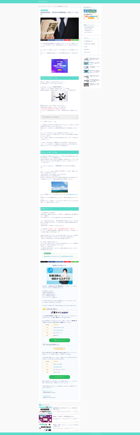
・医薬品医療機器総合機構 (89, 27)
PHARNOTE (43, 1)
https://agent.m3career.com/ (58, 330)
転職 (92, 46)
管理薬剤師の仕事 (92, 41)
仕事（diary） (92, 52)
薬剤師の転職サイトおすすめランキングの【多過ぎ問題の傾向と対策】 (58, 256)
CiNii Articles (89, 32)
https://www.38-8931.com (57, 366)
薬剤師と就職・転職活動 (44, 10)
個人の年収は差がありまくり (72, 194)
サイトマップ (42, 433)
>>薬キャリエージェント (59, 340)
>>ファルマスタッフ (59, 376)
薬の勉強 (92, 49)
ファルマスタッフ (46, 395)
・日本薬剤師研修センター (89, 30)
